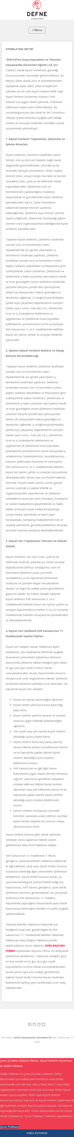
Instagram (36, 1025)
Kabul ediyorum (37, 1133)
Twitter (45, 1025)
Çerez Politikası (9, 1126)
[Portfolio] (37, 10)
